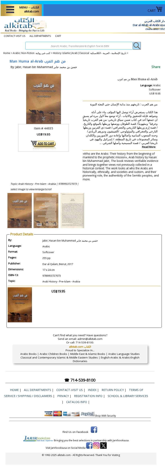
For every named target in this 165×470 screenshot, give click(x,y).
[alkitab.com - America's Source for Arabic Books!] (24, 32)
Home (6, 53)
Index (92, 390)
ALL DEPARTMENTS (40, 36)
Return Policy (113, 390)
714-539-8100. (85, 342)
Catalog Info (76, 402)
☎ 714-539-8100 (79, 380)
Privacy (63, 396)
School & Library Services (128, 396)
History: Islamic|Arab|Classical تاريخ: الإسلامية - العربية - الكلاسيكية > (90, 53)
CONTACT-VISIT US (14, 36)
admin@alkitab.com (89, 339)
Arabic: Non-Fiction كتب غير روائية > (33, 53)
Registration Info (88, 396)
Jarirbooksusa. (121, 440)
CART (152, 10)
